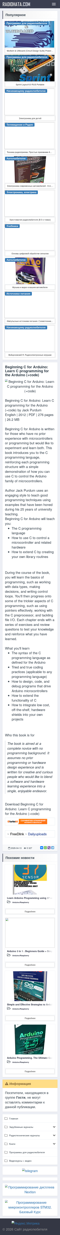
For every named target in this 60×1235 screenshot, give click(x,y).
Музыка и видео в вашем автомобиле (30, 287)
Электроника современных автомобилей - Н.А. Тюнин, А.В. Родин (31, 185)
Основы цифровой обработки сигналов (30, 253)
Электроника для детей (30, 118)
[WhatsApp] (45, 847)
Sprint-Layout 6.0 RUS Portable (30, 84)
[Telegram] (52, 847)
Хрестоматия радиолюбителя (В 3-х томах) (30, 219)
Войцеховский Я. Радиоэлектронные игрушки (30, 354)
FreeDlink (17, 833)
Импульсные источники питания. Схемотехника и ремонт (31, 321)
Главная (13, 1118)
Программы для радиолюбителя (27, 1152)
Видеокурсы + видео (20, 1160)
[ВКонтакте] (41, 847)
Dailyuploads (37, 833)
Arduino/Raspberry (20, 902)
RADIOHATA (16, 4)
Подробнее (30, 911)
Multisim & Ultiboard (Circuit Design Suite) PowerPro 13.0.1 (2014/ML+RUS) (31, 50)
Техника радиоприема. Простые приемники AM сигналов (31, 152)
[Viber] (49, 847)
